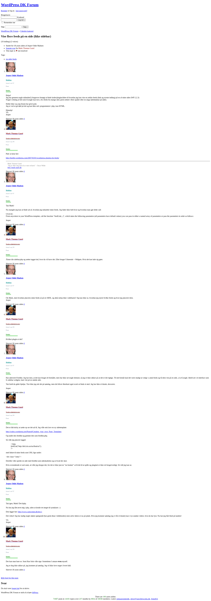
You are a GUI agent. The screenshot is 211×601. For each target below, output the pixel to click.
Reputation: (8, 90)
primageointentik (122, 599)
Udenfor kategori (26, 31)
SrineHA (154, 599)
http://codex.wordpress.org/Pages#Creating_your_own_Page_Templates (33, 432)
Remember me (9, 22)
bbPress (35, 592)
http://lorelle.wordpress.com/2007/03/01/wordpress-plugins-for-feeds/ (32, 158)
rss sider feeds (11, 59)
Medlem (8, 80)
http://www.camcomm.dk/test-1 (30, 512)
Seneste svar (10, 48)
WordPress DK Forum (20, 5)
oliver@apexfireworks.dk (140, 599)
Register (4, 11)
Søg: (3, 27)
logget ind (15, 588)
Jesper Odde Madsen (14, 75)
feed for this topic (9, 578)
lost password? (21, 11)
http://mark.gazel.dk (14, 167)
